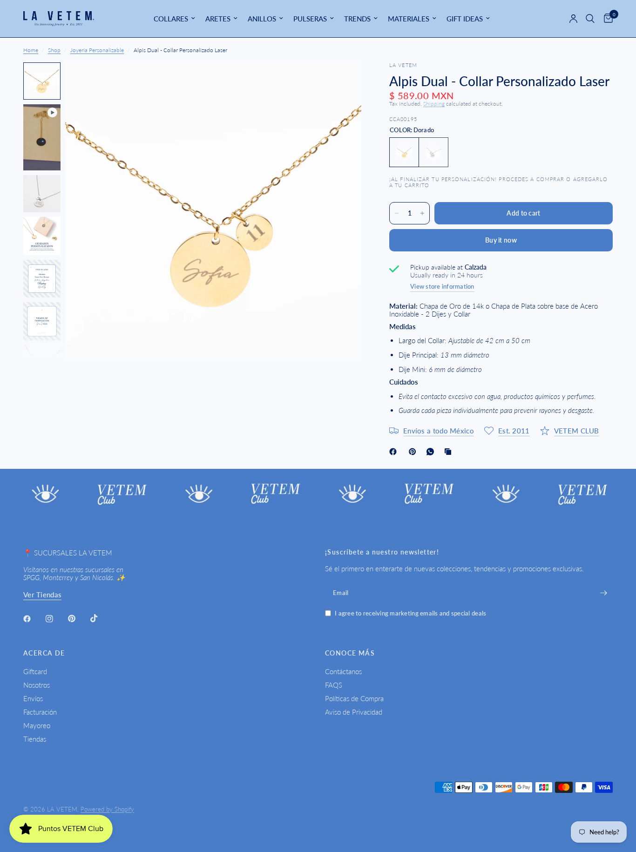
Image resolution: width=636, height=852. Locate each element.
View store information (442, 286)
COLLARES (171, 18)
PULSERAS (310, 18)
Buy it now (501, 240)
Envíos (33, 698)
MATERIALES (408, 18)
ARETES (217, 18)
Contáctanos (343, 671)
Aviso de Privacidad (353, 712)
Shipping (434, 103)
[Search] (590, 18)
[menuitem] (174, 18)
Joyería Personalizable (97, 50)
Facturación (40, 712)
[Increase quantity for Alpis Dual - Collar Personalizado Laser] (422, 213)
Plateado (433, 152)
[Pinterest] (414, 451)
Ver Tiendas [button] (42, 595)
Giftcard (35, 671)
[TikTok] (100, 618)
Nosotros (36, 685)
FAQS (333, 685)
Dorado (404, 152)
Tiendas (34, 739)
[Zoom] (342, 82)
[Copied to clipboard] (449, 451)
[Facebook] (394, 451)
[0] (606, 18)
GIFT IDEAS (465, 18)
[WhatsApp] (432, 451)
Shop (54, 50)
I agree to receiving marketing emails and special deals (410, 613)
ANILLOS (262, 18)
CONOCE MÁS (350, 653)
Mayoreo (36, 725)
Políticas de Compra (354, 698)
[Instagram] (56, 619)
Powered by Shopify (107, 809)
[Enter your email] (603, 593)
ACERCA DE (44, 653)
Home (30, 50)
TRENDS (357, 18)
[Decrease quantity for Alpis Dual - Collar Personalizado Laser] (397, 213)
